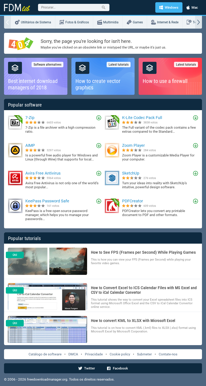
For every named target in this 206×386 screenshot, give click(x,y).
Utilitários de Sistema (36, 22)
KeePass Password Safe (47, 201)
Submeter (144, 354)
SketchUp (130, 173)
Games (138, 22)
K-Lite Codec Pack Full (142, 117)
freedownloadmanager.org (47, 379)
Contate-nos (168, 354)
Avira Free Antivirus (43, 173)
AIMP (30, 145)
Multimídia (110, 22)
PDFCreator (132, 201)
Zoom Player (133, 145)
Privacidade (94, 354)
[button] (7, 22)
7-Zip (29, 117)
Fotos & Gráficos (77, 22)
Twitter (89, 368)
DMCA (73, 354)
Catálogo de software (45, 354)
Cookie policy (120, 354)
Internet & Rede (167, 22)
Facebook (120, 368)
